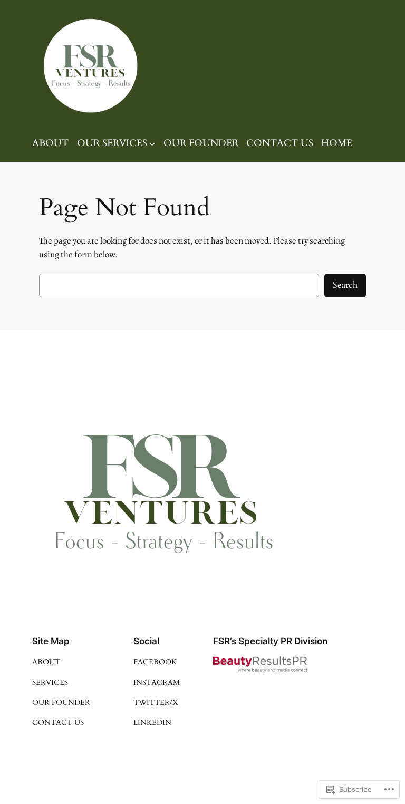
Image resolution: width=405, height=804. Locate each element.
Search (345, 285)
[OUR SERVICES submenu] (152, 144)
